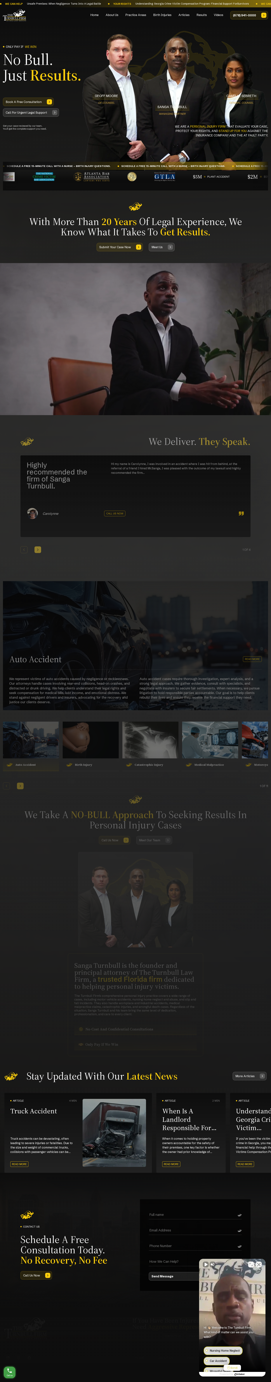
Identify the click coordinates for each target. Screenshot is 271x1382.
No (129, 700)
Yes (141, 700)
